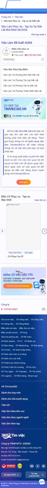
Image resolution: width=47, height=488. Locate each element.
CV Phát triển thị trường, (12, 367)
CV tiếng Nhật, (23, 324)
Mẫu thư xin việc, (27, 328)
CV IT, (19, 341)
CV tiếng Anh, (22, 319)
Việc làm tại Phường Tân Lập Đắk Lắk (20, 80)
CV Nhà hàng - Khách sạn (26, 376)
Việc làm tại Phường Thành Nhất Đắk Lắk (22, 91)
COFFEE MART (18, 52)
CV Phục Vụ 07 (16, 256)
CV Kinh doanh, (8, 341)
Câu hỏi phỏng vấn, (10, 337)
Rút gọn (23, 182)
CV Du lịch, (31, 367)
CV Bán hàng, (7, 345)
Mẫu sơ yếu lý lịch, (9, 332)
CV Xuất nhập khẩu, (22, 350)
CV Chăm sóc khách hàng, (13, 363)
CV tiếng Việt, (37, 319)
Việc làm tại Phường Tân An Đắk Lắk (20, 85)
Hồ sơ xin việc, (7, 319)
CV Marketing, (22, 345)
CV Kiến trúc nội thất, (11, 358)
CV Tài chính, (35, 371)
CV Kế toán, (26, 337)
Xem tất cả (40, 200)
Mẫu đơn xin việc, (9, 328)
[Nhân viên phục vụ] (6, 52)
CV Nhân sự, (30, 341)
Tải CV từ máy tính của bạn (18, 286)
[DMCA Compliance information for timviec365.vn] (19, 466)
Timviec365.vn (17, 144)
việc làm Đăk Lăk (22, 131)
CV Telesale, (21, 371)
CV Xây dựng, (37, 345)
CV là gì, (24, 332)
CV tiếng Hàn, (7, 324)
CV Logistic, (6, 376)
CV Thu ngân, (7, 371)
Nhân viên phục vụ (20, 49)
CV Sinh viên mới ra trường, (14, 354)
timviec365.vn (22, 173)
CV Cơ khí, (6, 350)
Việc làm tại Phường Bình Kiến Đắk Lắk (21, 75)
